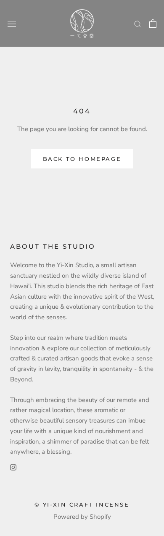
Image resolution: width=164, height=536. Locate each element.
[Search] (138, 23)
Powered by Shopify (82, 516)
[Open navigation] (12, 24)
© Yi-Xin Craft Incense (81, 504)
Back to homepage (82, 158)
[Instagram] (13, 467)
